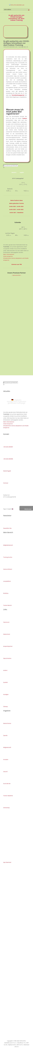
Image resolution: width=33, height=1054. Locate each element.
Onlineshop (6, 807)
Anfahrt (5, 670)
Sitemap (5, 706)
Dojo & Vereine (7, 658)
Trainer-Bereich (7, 605)
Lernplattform (7, 581)
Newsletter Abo (7, 528)
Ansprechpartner (7, 646)
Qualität (5, 682)
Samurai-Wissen (7, 569)
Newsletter (20, 212)
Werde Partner (7, 723)
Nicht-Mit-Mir (7, 783)
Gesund (5, 771)
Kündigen (5, 694)
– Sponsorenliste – (16, 275)
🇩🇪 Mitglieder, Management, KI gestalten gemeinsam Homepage (16, 401)
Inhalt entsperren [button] (8, 256)
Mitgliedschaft (7, 747)
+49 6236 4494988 (8, 459)
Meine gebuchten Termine (16, 203)
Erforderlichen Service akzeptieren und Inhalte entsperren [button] (15, 259)
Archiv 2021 (13, 212)
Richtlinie (5, 593)
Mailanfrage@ (7, 471)
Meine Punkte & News (16, 200)
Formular (5, 483)
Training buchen (7, 557)
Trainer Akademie (8, 795)
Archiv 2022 (20, 209)
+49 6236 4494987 (8, 447)
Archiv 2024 (20, 206)
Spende (5, 735)
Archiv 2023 (12, 209)
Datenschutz (6, 634)
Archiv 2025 (12, 206)
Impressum (6, 622)
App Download (7, 862)
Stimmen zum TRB (16, 264)
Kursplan (5, 759)
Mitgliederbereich (8, 545)
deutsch (14, 172)
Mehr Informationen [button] (8, 254)
